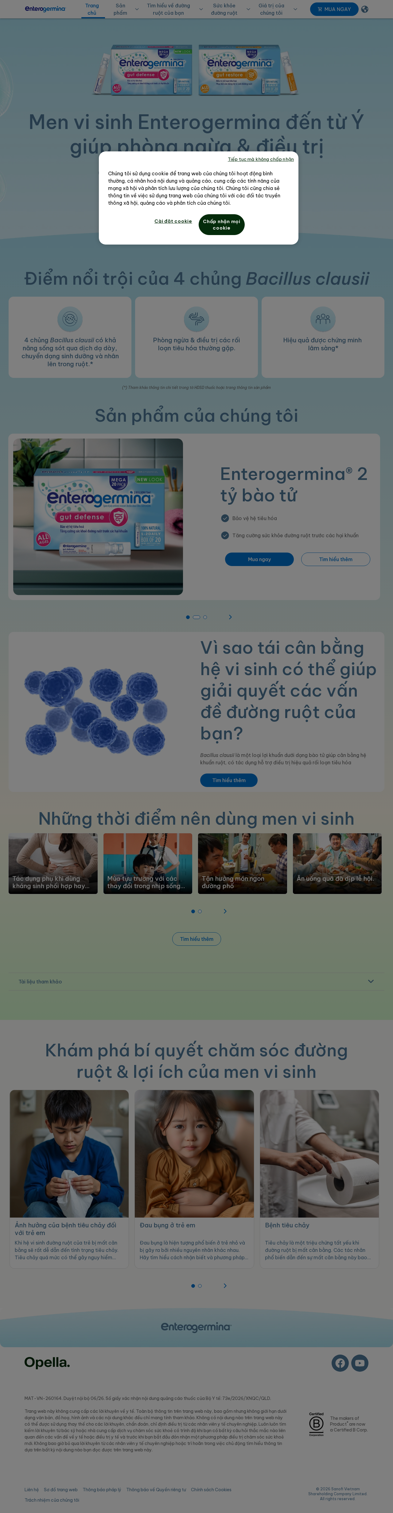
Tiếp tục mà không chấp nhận (261, 159)
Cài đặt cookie (173, 221)
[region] (198, 198)
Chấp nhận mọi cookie (221, 225)
